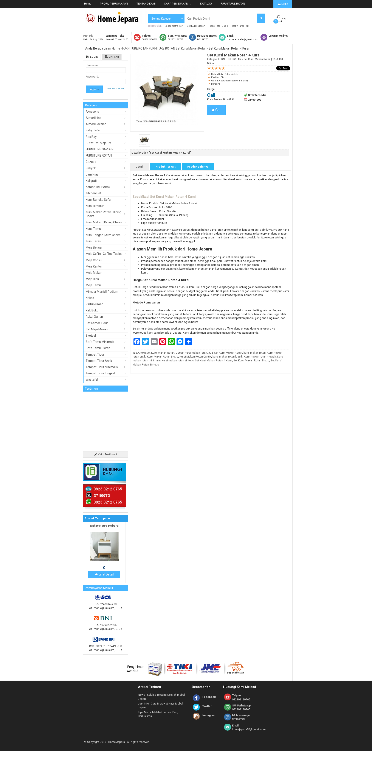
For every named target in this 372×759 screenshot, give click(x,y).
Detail (140, 166)
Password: (92, 76)
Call (217, 110)
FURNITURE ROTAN (232, 3)
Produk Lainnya (198, 166)
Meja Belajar (94, 247)
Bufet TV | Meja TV (98, 143)
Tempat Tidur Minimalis (102, 367)
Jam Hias (92, 174)
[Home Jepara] (114, 22)
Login (284, 3)
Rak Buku (92, 310)
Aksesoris (92, 111)
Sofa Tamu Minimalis (100, 342)
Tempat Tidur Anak (99, 360)
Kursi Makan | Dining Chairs (104, 222)
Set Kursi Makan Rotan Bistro (251, 360)
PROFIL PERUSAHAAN (114, 3)
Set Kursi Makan (196, 26)
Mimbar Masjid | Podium (102, 291)
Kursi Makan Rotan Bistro (162, 356)
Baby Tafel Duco (218, 26)
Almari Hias (93, 118)
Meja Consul (94, 260)
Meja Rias (92, 279)
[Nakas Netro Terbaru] (104, 536)
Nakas (90, 298)
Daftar (114, 56)
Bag (284, 18)
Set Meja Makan (97, 329)
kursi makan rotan (254, 352)
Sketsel (91, 335)
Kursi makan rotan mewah (260, 356)
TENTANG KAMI (145, 3)
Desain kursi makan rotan (191, 352)
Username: (92, 65)
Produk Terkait (165, 166)
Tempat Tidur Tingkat (100, 373)
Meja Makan (94, 272)
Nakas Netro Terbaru (104, 502)
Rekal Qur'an (94, 316)
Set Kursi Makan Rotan (191, 48)
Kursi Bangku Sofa (98, 199)
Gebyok (91, 168)
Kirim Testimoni (107, 431)
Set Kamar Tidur (97, 323)
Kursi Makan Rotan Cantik (195, 356)
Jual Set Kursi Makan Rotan (225, 352)
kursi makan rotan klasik (227, 356)
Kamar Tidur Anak (98, 187)
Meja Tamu (93, 285)
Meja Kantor (94, 266)
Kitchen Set (93, 193)
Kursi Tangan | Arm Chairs (103, 235)
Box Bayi (91, 136)
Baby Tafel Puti (240, 26)
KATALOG (206, 3)
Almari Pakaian (96, 124)
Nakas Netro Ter (173, 26)
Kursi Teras (93, 241)
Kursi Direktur (95, 206)
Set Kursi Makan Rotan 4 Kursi (213, 360)
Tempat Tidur (95, 354)
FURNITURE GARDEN (99, 149)
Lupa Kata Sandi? (115, 88)
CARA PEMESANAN (176, 3)
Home (87, 3)
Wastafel (92, 379)
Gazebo (91, 161)
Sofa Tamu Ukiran (98, 348)
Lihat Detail (106, 551)
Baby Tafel (93, 130)
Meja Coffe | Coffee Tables (104, 253)
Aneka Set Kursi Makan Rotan (156, 352)
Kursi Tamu (93, 228)
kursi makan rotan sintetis (178, 360)
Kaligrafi (91, 180)
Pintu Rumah (94, 304)
